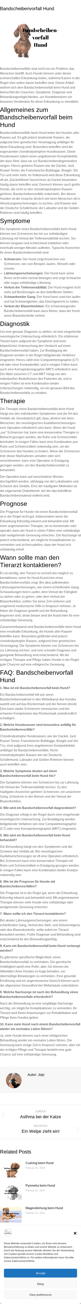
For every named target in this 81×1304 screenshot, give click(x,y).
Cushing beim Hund (39, 1163)
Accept (40, 1273)
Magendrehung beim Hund (44, 1208)
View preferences (40, 1294)
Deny (40, 1284)
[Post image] (11, 1169)
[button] (75, 1233)
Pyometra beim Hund (40, 1185)
